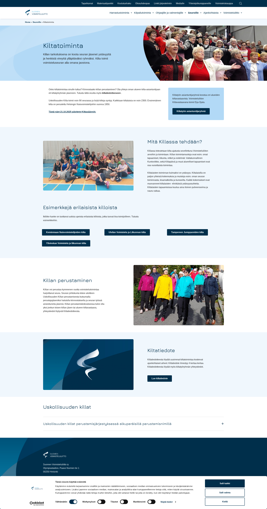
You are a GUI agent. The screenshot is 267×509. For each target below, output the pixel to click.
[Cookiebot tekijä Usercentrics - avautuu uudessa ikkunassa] (37, 503)
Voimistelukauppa (224, 3)
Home (27, 22)
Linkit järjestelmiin (163, 3)
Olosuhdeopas (142, 3)
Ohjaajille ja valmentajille (169, 12)
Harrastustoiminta (119, 12)
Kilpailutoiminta (142, 12)
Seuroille (193, 12)
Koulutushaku (124, 3)
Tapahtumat (87, 3)
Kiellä (225, 501)
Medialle (180, 3)
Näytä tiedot (166, 502)
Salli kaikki (225, 483)
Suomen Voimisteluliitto (36, 12)
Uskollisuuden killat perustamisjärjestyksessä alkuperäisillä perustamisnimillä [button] (107, 424)
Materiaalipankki (105, 3)
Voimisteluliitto (231, 12)
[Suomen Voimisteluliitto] (54, 455)
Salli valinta (224, 492)
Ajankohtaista (210, 12)
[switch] (101, 502)
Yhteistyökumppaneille (200, 3)
